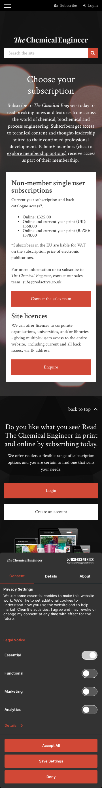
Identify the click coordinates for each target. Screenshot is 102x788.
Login (93, 6)
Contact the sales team (51, 299)
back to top (79, 409)
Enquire (51, 367)
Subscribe (68, 6)
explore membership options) (37, 153)
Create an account (51, 512)
